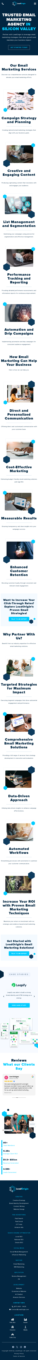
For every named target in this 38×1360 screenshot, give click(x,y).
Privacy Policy (19, 1353)
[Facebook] (13, 1347)
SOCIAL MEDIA (19, 1248)
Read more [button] (7, 1093)
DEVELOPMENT (19, 1285)
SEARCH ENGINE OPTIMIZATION (19, 1233)
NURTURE (19, 1260)
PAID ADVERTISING (19, 1215)
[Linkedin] (25, 1347)
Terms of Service (19, 1356)
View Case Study (19, 1005)
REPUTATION (19, 1272)
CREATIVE (19, 1197)
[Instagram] (21, 1347)
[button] (4, 996)
